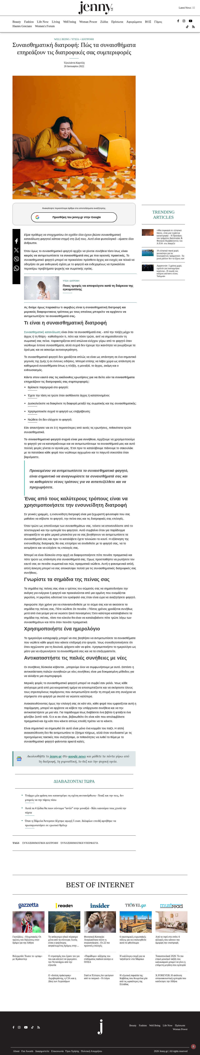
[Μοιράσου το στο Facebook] (16, 241)
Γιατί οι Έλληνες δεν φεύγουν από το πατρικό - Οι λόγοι (99, 977)
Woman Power (88, 21)
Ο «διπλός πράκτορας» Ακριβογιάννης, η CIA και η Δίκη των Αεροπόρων (62, 978)
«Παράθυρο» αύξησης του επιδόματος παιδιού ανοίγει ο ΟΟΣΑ (98, 959)
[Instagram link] (183, 20)
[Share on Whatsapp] (16, 268)
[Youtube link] (190, 20)
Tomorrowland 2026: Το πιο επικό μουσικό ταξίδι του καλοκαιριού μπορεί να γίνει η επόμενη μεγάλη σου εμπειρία (170, 960)
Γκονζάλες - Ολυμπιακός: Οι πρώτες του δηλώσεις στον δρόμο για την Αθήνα (26, 939)
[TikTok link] (187, 26)
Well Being (154, 1025)
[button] (193, 7)
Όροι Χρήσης (72, 1051)
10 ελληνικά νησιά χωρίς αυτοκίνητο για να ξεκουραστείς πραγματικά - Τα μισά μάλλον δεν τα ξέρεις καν (170, 255)
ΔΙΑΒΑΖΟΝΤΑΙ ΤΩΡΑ (74, 781)
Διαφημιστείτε (42, 1051)
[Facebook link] (178, 20)
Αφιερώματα (134, 21)
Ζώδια (104, 21)
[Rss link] (193, 26)
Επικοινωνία (57, 1051)
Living (56, 21)
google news (77, 756)
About (16, 1051)
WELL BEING (62, 39)
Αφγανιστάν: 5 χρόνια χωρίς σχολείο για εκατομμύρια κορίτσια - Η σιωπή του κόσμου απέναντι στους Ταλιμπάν (169, 271)
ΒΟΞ (148, 21)
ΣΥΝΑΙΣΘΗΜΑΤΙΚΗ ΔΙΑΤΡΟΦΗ (40, 843)
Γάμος (158, 21)
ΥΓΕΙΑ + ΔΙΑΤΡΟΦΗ (83, 39)
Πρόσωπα (117, 21)
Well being (69, 21)
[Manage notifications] (193, 1046)
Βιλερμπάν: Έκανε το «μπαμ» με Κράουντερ (27, 957)
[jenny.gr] (95, 7)
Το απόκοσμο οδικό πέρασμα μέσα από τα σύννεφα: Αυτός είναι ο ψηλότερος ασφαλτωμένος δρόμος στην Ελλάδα (63, 941)
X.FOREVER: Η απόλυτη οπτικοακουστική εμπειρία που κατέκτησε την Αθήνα (170, 978)
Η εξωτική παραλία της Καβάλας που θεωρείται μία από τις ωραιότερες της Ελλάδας (133, 980)
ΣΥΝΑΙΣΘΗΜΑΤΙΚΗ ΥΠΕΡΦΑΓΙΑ (79, 843)
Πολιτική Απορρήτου (91, 1051)
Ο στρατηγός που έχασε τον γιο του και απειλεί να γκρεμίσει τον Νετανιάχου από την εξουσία (64, 960)
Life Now (43, 21)
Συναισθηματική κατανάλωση (42, 332)
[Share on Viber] (16, 259)
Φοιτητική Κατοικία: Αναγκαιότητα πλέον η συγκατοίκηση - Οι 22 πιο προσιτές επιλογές (97, 941)
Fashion (29, 21)
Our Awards (27, 1051)
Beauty (16, 21)
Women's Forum (45, 26)
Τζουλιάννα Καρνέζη (74, 62)
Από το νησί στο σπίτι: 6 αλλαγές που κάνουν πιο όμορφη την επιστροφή (167, 939)
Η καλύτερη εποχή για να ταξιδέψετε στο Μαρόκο (132, 957)
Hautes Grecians (22, 26)
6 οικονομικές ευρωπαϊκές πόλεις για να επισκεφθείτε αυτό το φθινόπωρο (133, 939)
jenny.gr (56, 756)
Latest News (185, 7)
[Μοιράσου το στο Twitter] (16, 250)
